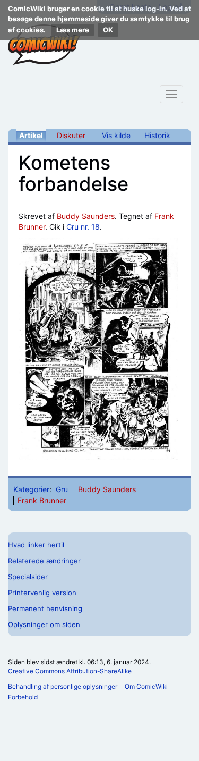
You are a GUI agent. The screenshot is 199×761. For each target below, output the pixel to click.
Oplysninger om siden (44, 624)
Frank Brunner (42, 500)
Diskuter (71, 135)
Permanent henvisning (45, 608)
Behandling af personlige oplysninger (62, 686)
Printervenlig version (42, 592)
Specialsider (28, 576)
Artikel (31, 135)
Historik (157, 135)
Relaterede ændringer (44, 560)
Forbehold (23, 697)
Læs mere (72, 30)
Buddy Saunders (86, 216)
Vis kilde (116, 135)
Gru (62, 489)
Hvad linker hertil (36, 544)
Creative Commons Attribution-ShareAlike (70, 671)
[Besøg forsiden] (44, 44)
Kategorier (31, 489)
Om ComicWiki (146, 686)
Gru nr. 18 (83, 226)
